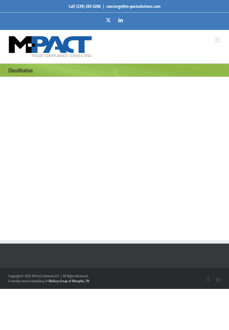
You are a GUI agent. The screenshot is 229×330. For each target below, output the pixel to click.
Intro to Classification (158, 96)
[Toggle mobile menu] (218, 40)
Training (146, 103)
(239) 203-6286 (88, 6)
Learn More (153, 174)
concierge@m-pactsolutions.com (133, 6)
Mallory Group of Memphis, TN (69, 281)
